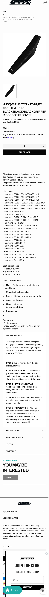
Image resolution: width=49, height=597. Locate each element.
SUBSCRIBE (25, 587)
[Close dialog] (44, 553)
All (3, 14)
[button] (6, 3)
